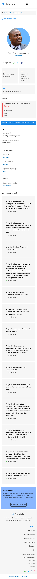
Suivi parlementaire (29, 534)
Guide (33, 550)
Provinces (32, 566)
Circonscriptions (31, 563)
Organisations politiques (28, 554)
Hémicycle (31, 530)
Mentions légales (14, 576)
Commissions (31, 560)
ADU (4, 171)
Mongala (6, 157)
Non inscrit (18, 56)
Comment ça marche (18, 504)
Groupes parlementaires (29, 557)
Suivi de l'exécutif (29, 542)
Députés (32, 526)
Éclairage (32, 546)
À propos (25, 576)
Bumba (5, 164)
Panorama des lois (29, 538)
